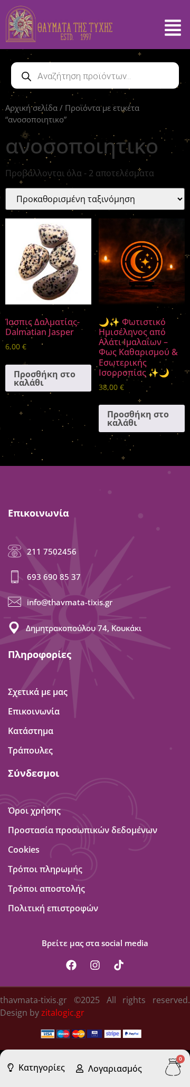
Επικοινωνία (34, 711)
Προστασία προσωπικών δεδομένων (82, 830)
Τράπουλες (30, 750)
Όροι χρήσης (34, 810)
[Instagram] (95, 965)
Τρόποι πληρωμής (45, 869)
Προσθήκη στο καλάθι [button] (44, 378)
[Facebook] (71, 965)
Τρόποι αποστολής (46, 888)
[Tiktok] (118, 965)
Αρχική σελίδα (31, 107)
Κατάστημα (30, 731)
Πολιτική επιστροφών (53, 908)
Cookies (24, 849)
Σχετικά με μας (38, 691)
